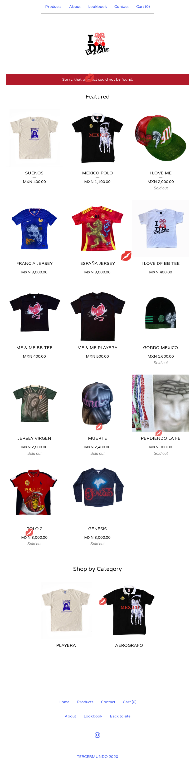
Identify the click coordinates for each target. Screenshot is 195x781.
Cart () (143, 6)
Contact (121, 6)
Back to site (120, 716)
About (75, 6)
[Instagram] (97, 735)
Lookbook (97, 6)
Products (53, 6)
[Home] (97, 43)
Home (63, 702)
